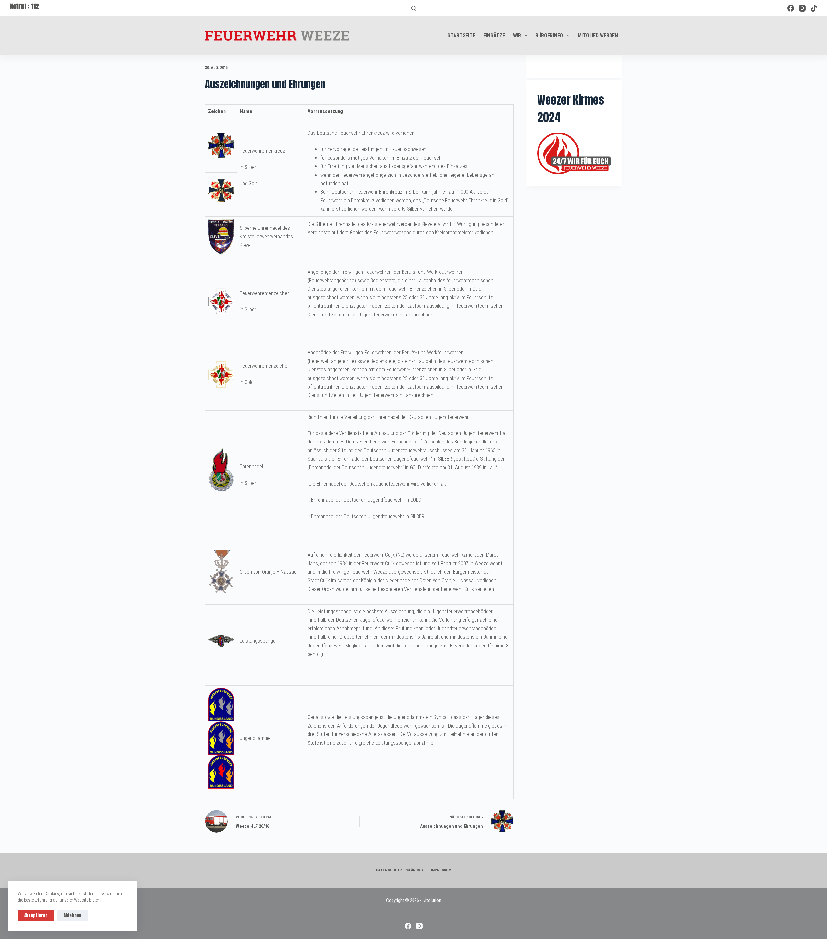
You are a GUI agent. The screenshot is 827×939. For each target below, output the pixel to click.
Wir (517, 35)
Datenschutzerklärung (399, 870)
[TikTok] (814, 8)
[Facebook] (790, 8)
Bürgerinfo (549, 35)
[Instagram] (802, 8)
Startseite (461, 35)
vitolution (432, 900)
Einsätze (494, 35)
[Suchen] (413, 8)
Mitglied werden (598, 35)
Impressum (441, 870)
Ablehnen (72, 915)
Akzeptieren (35, 915)
